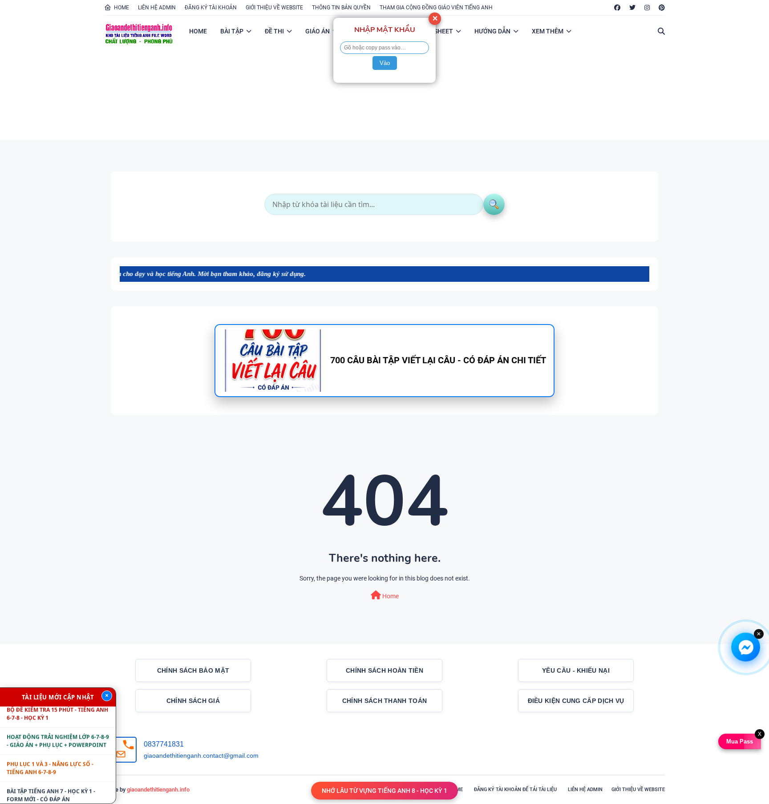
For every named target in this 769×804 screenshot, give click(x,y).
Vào (385, 63)
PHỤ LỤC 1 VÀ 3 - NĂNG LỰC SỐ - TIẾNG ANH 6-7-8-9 (50, 753)
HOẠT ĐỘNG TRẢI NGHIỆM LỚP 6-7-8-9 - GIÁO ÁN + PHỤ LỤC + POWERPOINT (58, 726)
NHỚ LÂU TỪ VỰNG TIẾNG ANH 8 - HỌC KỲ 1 (384, 790)
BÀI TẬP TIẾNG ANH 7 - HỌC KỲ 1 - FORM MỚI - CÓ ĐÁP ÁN (51, 780)
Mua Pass (738, 741)
